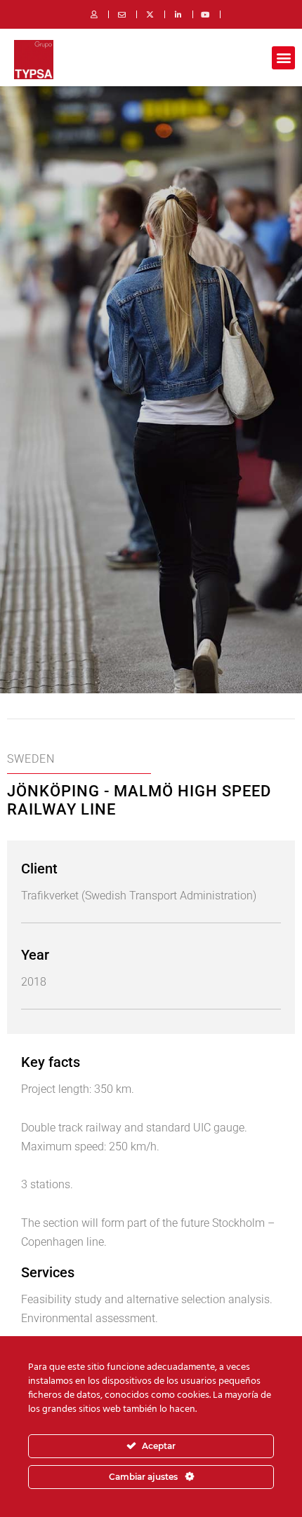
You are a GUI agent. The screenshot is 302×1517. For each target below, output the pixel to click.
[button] (283, 57)
